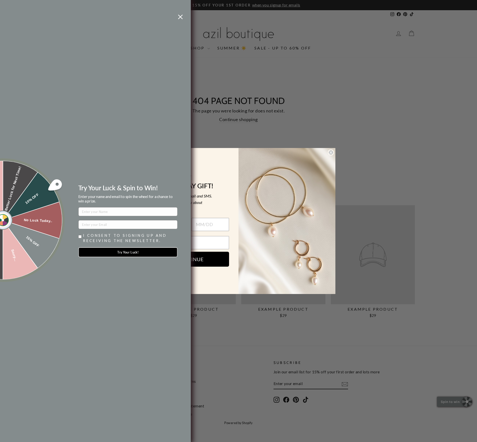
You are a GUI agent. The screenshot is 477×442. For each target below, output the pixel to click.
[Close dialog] (330, 152)
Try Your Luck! (128, 252)
